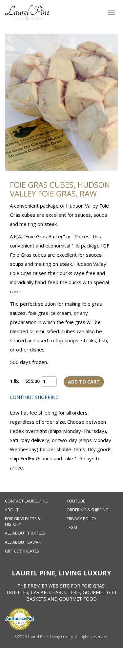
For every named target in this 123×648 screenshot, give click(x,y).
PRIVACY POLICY (81, 518)
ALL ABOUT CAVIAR (23, 542)
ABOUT (12, 510)
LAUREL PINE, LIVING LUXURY (61, 573)
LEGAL (72, 527)
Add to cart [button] (84, 382)
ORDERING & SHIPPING (88, 510)
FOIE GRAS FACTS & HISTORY (22, 521)
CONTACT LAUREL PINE (26, 501)
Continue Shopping (34, 397)
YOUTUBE (76, 501)
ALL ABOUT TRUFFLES (25, 533)
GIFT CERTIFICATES (22, 551)
